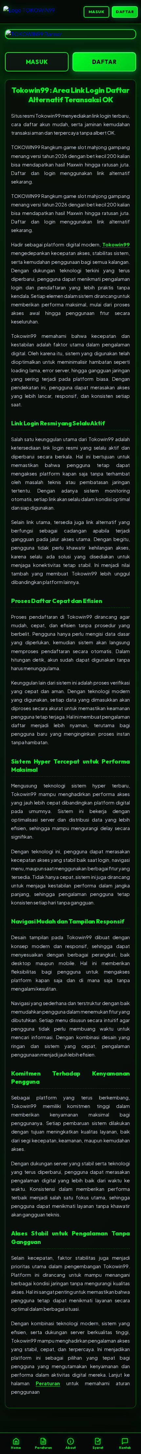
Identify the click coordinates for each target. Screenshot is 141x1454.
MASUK (97, 11)
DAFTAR (125, 11)
